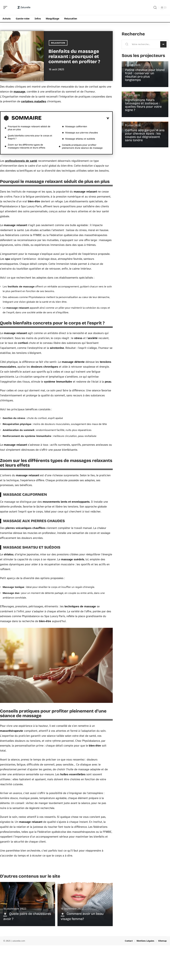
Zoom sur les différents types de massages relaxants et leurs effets (26, 146)
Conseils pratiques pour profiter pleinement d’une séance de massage (82, 146)
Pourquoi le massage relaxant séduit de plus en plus (29, 128)
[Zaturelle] (24, 7)
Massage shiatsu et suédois (80, 138)
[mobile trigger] (6, 7)
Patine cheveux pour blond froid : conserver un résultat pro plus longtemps (145, 75)
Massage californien (76, 126)
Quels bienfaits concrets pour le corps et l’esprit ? (30, 137)
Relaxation (58, 43)
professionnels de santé (21, 161)
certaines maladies (33, 101)
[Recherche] (155, 7)
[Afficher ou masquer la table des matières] (75, 118)
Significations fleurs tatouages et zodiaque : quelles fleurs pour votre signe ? (143, 105)
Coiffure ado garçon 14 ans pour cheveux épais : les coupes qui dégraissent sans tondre (145, 135)
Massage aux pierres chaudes (81, 132)
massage (19, 91)
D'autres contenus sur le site (30, 876)
